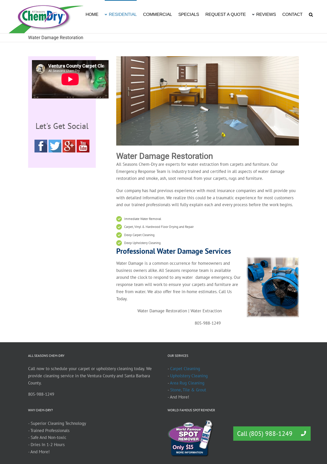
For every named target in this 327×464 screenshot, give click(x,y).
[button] (311, 14)
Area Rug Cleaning (187, 383)
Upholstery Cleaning (189, 376)
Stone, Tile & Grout (188, 390)
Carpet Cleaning (185, 368)
